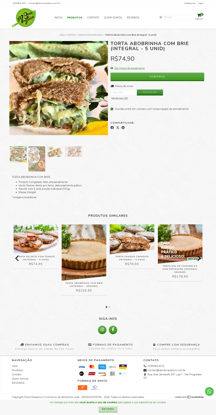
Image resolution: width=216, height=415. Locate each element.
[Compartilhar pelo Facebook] (112, 127)
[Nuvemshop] (189, 398)
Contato (93, 17)
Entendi (108, 409)
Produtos (74, 17)
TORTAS (71, 35)
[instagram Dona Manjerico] (102, 330)
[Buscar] (160, 17)
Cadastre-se (189, 3)
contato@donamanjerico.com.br (44, 3)
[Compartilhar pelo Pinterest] (123, 127)
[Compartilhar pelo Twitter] (117, 127)
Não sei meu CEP (119, 98)
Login (200, 3)
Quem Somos (113, 17)
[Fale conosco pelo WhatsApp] (209, 391)
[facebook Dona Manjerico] (113, 330)
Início (58, 17)
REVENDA (133, 17)
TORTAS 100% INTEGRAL (90, 35)
